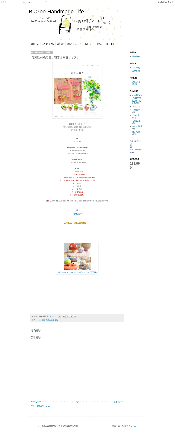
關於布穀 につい (112, 44)
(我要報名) (77, 214)
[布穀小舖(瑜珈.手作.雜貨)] (131, 147)
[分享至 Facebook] (72, 316)
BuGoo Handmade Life (56, 11)
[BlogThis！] (66, 316)
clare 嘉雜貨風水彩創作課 (48, 320)
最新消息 (136, 71)
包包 (134, 106)
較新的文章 (36, 402)
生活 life (100, 44)
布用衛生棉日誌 (48, 44)
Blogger (133, 426)
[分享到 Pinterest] (74, 316)
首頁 (77, 402)
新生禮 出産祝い (136, 83)
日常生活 (136, 121)
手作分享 (136, 110)
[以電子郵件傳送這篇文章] (64, 316)
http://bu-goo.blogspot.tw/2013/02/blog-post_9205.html (77, 272)
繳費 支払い (88, 44)
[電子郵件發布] (59, 316)
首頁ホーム (34, 44)
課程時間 (60, 44)
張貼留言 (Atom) (44, 406)
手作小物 (136, 115)
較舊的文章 (118, 402)
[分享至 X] (69, 316)
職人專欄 (136, 132)
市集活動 (136, 67)
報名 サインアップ (74, 44)
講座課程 (136, 56)
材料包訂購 (137, 126)
